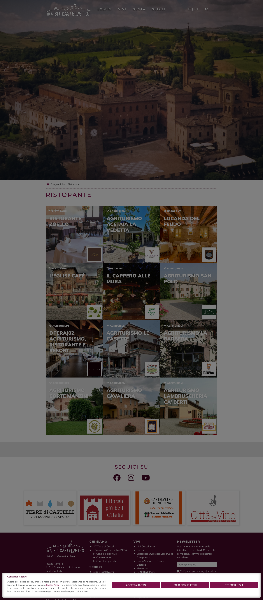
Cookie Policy (53, 585)
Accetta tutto (136, 585)
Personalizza (234, 585)
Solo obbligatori (185, 585)
